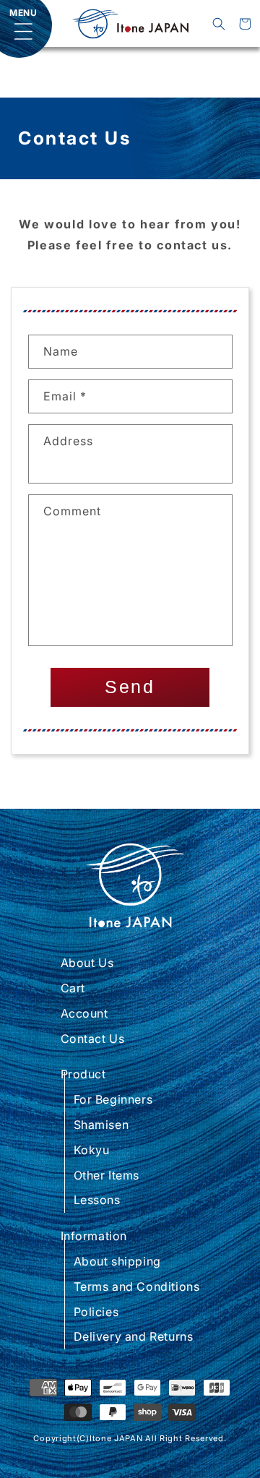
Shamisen (101, 1124)
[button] (219, 24)
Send (130, 686)
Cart (73, 988)
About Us (87, 962)
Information (94, 1236)
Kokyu (92, 1150)
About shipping (117, 1261)
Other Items (107, 1175)
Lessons (97, 1200)
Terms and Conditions (137, 1286)
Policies (96, 1312)
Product (83, 1074)
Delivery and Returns (134, 1336)
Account (84, 1013)
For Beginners (113, 1099)
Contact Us (93, 1038)
